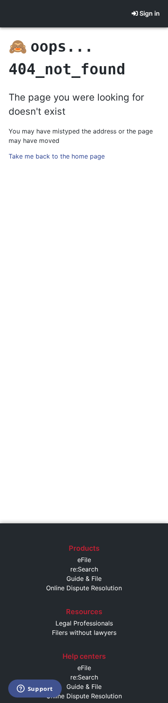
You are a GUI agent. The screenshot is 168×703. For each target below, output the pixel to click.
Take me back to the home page (57, 156)
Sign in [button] (149, 13)
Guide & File (84, 578)
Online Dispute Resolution (84, 588)
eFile (84, 560)
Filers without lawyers (84, 632)
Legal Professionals (84, 623)
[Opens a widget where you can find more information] (35, 689)
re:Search (84, 569)
